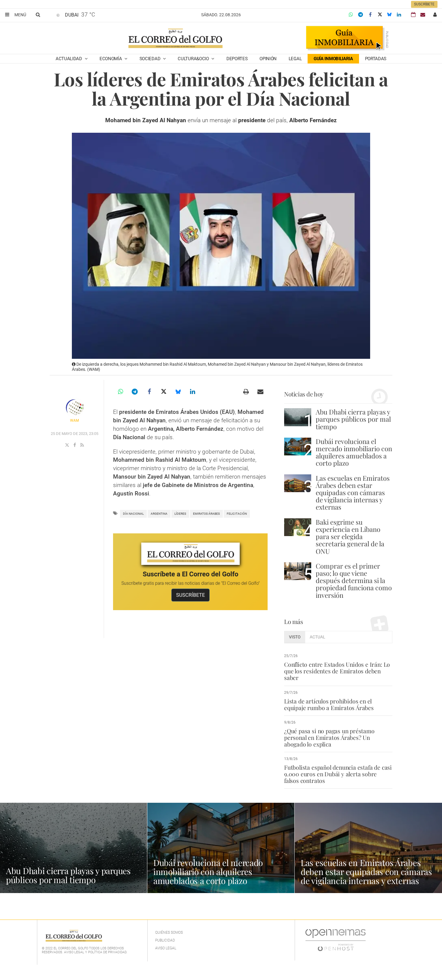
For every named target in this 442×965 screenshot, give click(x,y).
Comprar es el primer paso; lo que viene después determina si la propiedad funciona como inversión (354, 580)
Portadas (376, 58)
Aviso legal (165, 948)
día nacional (133, 513)
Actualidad (69, 58)
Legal (295, 58)
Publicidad (165, 940)
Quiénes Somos (169, 932)
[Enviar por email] (260, 391)
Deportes (237, 58)
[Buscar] (38, 14)
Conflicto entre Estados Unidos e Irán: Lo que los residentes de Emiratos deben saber (337, 670)
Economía (111, 58)
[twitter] (67, 445)
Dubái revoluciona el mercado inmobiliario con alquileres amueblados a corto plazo (354, 452)
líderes (180, 513)
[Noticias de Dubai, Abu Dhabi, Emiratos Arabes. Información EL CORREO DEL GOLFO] (175, 39)
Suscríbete (424, 4)
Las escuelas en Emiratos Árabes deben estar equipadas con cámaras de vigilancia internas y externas (353, 492)
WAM (74, 420)
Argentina (159, 513)
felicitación (237, 513)
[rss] (82, 445)
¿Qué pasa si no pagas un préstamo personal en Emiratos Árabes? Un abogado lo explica (329, 737)
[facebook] (75, 445)
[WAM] (74, 407)
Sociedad (150, 58)
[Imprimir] (246, 391)
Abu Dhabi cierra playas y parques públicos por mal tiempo (353, 419)
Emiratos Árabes (206, 513)
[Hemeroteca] (413, 14)
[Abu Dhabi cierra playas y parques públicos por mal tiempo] (297, 417)
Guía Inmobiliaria (333, 58)
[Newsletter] (422, 14)
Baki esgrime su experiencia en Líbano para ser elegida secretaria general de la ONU (350, 536)
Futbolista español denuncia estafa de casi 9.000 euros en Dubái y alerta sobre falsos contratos (338, 773)
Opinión (268, 58)
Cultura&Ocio (194, 58)
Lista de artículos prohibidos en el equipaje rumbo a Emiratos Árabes (329, 704)
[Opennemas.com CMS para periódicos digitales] (335, 940)
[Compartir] (351, 14)
